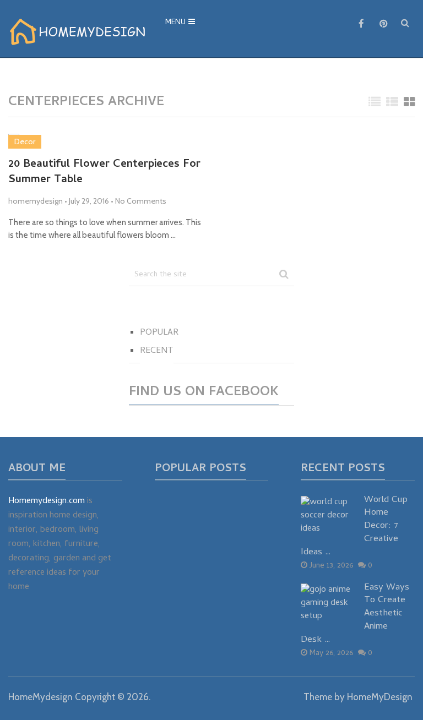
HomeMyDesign (380, 696)
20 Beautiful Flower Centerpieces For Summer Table (104, 172)
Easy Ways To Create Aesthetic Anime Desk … (355, 614)
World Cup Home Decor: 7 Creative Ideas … (354, 527)
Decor (24, 141)
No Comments (140, 201)
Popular (159, 333)
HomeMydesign (40, 696)
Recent (156, 351)
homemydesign (35, 201)
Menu (175, 23)
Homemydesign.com (46, 501)
